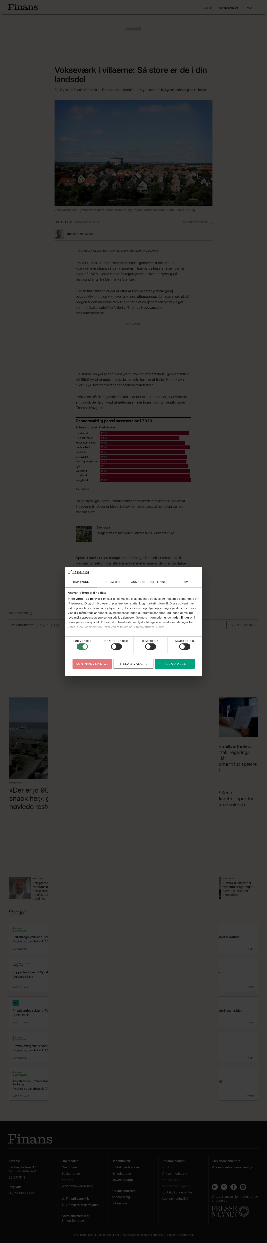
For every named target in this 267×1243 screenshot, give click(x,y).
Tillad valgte (133, 664)
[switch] (116, 646)
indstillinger (181, 617)
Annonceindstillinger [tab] (149, 582)
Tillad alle (174, 664)
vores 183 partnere (89, 599)
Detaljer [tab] (113, 582)
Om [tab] (186, 582)
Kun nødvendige (92, 664)
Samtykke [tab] (81, 581)
